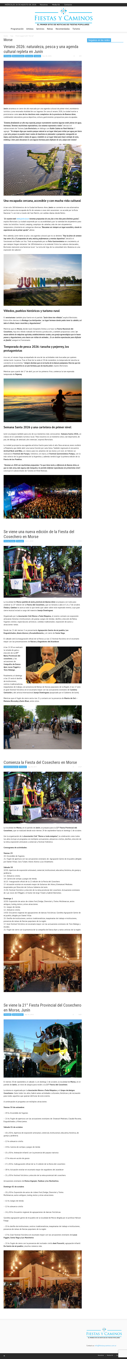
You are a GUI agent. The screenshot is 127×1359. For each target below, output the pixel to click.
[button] (120, 29)
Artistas (29, 29)
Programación (17, 29)
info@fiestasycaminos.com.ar (105, 1345)
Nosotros (44, 4)
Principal (8, 56)
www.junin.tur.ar (22, 219)
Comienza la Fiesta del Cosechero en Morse (40, 762)
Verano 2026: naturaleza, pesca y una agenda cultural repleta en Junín (41, 49)
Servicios (40, 29)
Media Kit (56, 4)
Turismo (76, 29)
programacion (18, 1014)
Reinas (50, 29)
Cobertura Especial (11, 767)
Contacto (68, 4)
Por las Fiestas (10, 541)
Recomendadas (63, 29)
